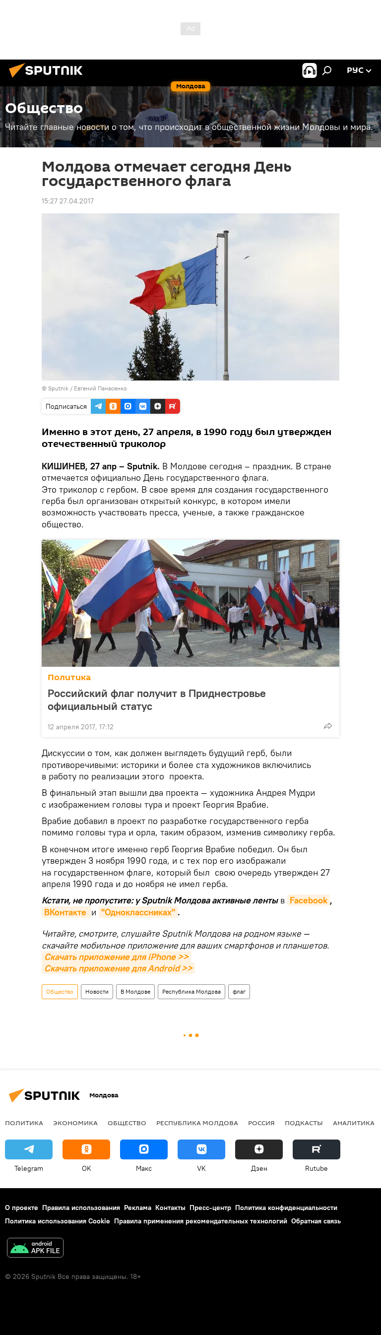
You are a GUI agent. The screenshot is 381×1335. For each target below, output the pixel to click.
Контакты (170, 1207)
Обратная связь (316, 1220)
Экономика (75, 1122)
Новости (97, 991)
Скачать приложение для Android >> (118, 968)
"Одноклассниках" (138, 912)
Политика (69, 677)
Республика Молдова (191, 991)
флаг (239, 991)
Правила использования (81, 1207)
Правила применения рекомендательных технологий (200, 1220)
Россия (261, 1122)
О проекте (21, 1207)
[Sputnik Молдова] (48, 78)
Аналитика (354, 1122)
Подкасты (304, 1122)
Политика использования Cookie (57, 1220)
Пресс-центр (210, 1207)
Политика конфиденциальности (286, 1207)
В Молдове (135, 991)
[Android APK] (35, 1249)
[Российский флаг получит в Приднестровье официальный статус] (190, 603)
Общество (59, 991)
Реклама (137, 1207)
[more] (328, 726)
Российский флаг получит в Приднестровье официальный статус (157, 699)
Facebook (308, 900)
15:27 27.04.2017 (68, 200)
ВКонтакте (66, 912)
